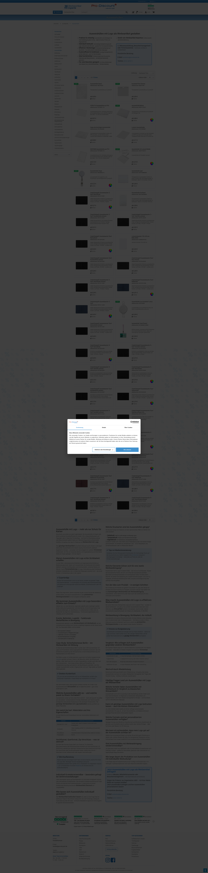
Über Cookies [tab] (128, 427)
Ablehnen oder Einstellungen (103, 449)
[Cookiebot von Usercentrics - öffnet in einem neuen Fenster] (132, 422)
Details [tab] (104, 427)
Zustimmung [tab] (79, 427)
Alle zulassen (127, 449)
